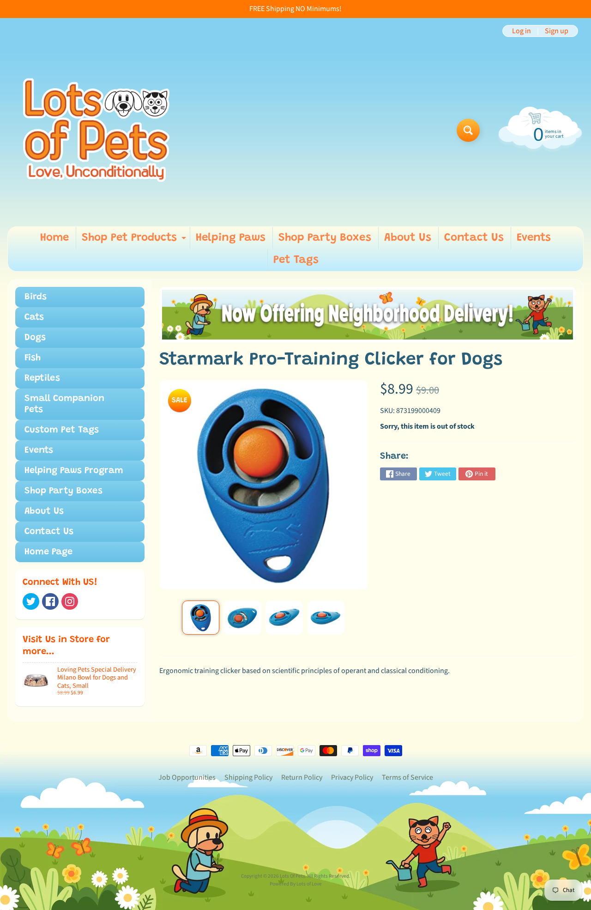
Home (54, 237)
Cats (34, 317)
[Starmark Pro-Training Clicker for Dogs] (200, 618)
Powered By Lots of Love (296, 883)
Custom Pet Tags (61, 430)
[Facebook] (50, 601)
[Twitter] (31, 601)
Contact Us (474, 237)
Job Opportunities (187, 777)
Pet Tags (296, 260)
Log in (521, 31)
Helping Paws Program (73, 470)
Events (534, 237)
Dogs (35, 337)
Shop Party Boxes (324, 237)
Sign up (556, 31)
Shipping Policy (248, 777)
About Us (407, 237)
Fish (32, 358)
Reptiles (42, 378)
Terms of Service (407, 777)
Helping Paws (230, 237)
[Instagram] (69, 601)
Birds (35, 297)
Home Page (48, 552)
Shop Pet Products (135, 240)
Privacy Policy (352, 777)
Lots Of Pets (292, 876)
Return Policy (301, 777)
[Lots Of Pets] (96, 130)
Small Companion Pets (64, 404)
